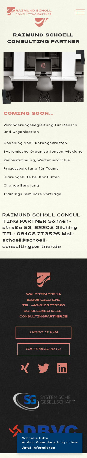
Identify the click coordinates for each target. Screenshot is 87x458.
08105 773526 (39, 234)
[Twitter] (43, 368)
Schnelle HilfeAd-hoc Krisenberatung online (50, 442)
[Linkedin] (62, 368)
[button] (43, 333)
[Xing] (25, 368)
